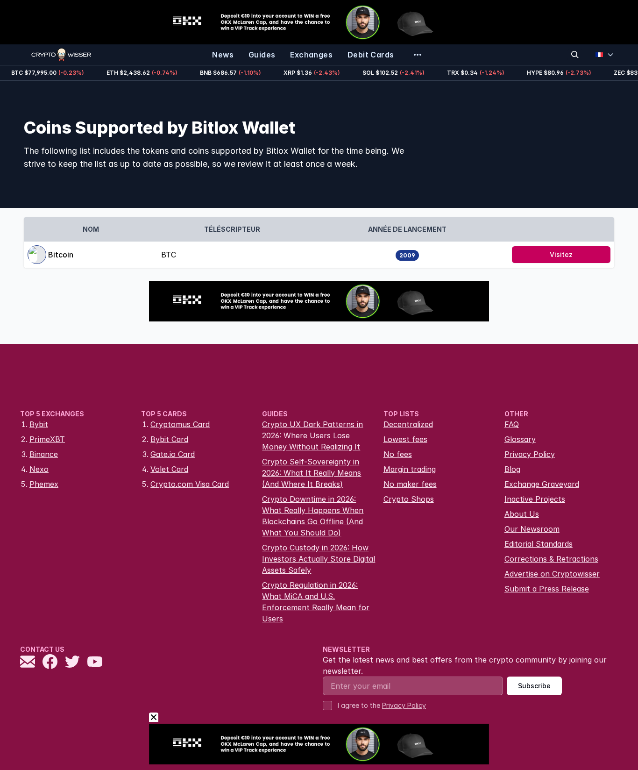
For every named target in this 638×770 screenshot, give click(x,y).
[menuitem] (223, 54)
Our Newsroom (532, 529)
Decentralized (408, 424)
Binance (43, 454)
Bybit (38, 424)
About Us (521, 514)
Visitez (561, 254)
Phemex (43, 484)
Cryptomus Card (180, 424)
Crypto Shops (408, 499)
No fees (397, 454)
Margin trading (409, 469)
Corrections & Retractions (551, 558)
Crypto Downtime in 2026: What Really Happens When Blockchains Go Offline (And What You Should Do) (312, 515)
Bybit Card (169, 439)
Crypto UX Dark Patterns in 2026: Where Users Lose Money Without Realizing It (312, 435)
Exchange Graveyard (541, 484)
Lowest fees (405, 439)
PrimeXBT (47, 439)
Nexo (39, 469)
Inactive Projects (534, 499)
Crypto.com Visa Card (189, 484)
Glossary (520, 439)
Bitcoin (60, 254)
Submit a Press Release (546, 588)
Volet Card (169, 469)
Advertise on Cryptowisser (552, 573)
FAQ (511, 424)
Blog (512, 469)
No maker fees (410, 484)
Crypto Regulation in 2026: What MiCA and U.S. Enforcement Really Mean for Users (315, 601)
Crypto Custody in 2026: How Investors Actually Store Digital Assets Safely (318, 559)
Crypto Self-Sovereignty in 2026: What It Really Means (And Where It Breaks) (311, 473)
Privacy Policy (529, 454)
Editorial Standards (538, 544)
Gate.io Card (172, 454)
